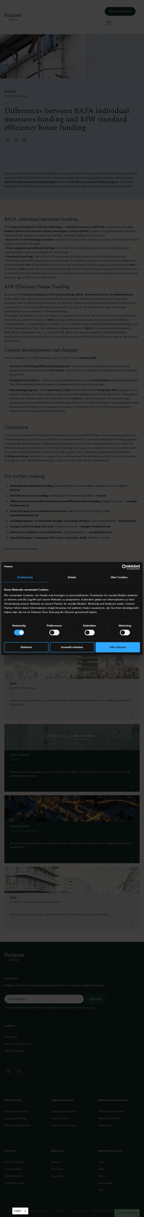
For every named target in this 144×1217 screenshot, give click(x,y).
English (17, 1210)
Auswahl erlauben (72, 647)
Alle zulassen (118, 647)
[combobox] (20, 1211)
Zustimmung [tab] (25, 577)
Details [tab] (72, 577)
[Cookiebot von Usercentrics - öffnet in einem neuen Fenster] (124, 567)
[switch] (54, 632)
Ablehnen (26, 647)
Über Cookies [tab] (119, 577)
